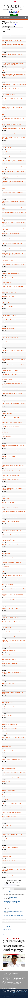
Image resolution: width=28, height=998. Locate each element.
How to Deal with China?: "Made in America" (10, 426)
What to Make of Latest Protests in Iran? (10, 608)
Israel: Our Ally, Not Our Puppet (8, 875)
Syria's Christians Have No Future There (9, 80)
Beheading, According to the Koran (8, 860)
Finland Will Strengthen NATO (7, 277)
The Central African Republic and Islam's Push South (12, 834)
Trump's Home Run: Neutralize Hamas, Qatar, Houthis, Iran (13, 98)
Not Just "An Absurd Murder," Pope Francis (10, 668)
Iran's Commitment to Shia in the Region (9, 706)
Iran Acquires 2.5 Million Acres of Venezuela (10, 233)
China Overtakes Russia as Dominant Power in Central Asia (13, 151)
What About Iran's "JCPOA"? (7, 715)
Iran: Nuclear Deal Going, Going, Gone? (9, 719)
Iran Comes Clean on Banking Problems (9, 687)
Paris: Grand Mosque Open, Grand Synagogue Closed (12, 777)
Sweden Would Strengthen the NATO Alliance (10, 273)
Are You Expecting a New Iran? (8, 733)
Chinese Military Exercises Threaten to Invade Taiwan (12, 422)
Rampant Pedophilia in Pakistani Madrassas (10, 617)
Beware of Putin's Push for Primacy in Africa (10, 479)
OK (14, 995)
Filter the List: (8, 29)
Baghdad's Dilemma (6, 781)
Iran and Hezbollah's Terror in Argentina (9, 599)
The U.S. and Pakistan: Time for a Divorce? (10, 604)
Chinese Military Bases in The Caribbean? (10, 354)
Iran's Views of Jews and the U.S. (8, 768)
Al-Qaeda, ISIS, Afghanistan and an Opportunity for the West (13, 525)
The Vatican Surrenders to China (8, 557)
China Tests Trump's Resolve (7, 103)
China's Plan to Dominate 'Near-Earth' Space (10, 332)
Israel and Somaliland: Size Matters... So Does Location (12, 40)
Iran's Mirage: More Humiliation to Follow (9, 724)
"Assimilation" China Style (7, 379)
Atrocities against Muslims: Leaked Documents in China (12, 484)
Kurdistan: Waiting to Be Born (7, 794)
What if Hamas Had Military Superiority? (9, 816)
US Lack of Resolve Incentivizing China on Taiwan (11, 124)
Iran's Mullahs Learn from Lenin (8, 851)
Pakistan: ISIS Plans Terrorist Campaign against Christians (13, 737)
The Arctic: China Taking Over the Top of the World (13, 915)
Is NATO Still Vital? (6, 498)
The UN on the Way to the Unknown (10, 907)
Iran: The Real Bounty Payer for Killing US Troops (11, 417)
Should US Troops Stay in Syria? (8, 147)
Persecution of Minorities (7, 932)
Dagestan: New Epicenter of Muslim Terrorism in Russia (12, 829)
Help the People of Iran (6, 571)
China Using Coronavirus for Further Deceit (10, 460)
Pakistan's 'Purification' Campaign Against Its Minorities (12, 192)
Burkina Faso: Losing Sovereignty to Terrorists (11, 534)
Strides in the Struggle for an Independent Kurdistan (12, 646)
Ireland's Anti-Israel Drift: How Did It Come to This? (11, 549)
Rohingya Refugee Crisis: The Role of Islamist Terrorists (12, 631)
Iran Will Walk (4, 755)
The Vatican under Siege (6, 566)
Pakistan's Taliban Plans (6, 282)
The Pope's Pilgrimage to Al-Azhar (8, 650)
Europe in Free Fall (7, 891)
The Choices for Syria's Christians (8, 821)
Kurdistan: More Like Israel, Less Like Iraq (10, 785)
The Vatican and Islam (6, 856)
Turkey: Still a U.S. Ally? (6, 612)
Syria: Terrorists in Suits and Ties (8, 94)
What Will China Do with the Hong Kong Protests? (11, 521)
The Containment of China (7, 413)
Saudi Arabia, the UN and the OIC (8, 843)
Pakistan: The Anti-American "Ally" (8, 306)
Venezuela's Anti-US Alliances (7, 50)
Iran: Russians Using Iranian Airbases (9, 659)
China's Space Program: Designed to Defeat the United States (14, 156)
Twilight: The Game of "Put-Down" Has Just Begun (11, 865)
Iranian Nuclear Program (7, 926)
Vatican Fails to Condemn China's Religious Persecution (12, 374)
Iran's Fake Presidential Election (8, 328)
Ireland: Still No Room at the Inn (8, 296)
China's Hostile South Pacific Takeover (9, 292)
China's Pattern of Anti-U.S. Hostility (9, 341)
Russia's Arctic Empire (6, 436)
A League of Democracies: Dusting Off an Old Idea (11, 562)
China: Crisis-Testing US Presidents (9, 315)
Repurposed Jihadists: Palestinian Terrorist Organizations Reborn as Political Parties (12, 902)
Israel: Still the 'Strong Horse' (7, 310)
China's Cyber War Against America (8, 440)
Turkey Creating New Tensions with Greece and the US (12, 575)
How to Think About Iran (6, 825)
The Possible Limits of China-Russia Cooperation (11, 389)
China (4, 923)
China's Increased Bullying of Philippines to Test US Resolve (13, 128)
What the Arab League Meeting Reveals (9, 663)
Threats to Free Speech (7, 934)
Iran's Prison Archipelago (6, 746)
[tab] (6, 889)
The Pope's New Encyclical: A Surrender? (10, 370)
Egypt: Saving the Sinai (6, 627)
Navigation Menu (5, 17)
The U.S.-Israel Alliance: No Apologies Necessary (11, 812)
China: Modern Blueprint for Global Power (10, 507)
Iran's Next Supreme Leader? (7, 711)
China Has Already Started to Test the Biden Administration (13, 350)
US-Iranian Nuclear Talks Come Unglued (9, 319)
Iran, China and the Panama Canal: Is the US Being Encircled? (14, 171)
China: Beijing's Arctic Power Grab (8, 494)
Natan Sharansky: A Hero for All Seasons (10, 337)
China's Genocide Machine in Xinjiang (9, 409)
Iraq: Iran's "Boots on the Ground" (8, 790)
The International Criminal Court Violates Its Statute (12, 346)
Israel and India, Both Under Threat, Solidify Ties (11, 58)
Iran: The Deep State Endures (7, 702)
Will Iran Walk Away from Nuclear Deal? (9, 728)
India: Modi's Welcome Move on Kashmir (10, 517)
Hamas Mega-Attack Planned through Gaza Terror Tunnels (13, 807)
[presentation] (6, 889)
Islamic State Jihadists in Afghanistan (9, 197)
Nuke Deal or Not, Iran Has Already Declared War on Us (12, 741)
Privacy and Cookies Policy (19, 992)
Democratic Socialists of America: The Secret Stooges (13, 911)
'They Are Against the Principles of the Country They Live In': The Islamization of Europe (13, 896)
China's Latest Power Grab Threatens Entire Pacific (12, 269)
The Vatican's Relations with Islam (8, 654)
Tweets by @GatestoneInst (8, 969)
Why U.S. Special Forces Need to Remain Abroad (11, 530)
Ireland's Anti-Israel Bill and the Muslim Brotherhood (12, 579)
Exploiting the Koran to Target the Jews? (9, 838)
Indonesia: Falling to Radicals (7, 584)
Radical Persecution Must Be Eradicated (9, 502)
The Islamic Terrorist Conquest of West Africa (10, 35)
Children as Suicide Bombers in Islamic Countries (11, 803)
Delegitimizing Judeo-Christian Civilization (10, 847)
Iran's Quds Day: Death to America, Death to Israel (11, 750)
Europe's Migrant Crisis (7, 929)
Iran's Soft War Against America (8, 683)
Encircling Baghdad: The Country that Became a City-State (13, 799)
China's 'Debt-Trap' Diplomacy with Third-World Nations (12, 393)
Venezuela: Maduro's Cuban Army (8, 456)
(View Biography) (13, 24)
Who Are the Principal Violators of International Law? (12, 759)
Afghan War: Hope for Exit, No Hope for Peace (11, 544)
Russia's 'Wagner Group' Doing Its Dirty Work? (11, 475)
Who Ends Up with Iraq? (6, 763)
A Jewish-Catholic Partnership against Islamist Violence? (13, 636)
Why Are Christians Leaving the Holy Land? (10, 697)
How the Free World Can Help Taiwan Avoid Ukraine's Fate (13, 264)
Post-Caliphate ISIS (6, 553)
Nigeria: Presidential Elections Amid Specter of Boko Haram (13, 772)
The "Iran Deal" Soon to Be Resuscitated (10, 324)
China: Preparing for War (6, 142)
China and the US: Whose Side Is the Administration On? (13, 243)
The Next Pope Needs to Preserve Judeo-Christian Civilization (14, 84)
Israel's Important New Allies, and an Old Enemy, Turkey (12, 54)
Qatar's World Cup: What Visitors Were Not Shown (11, 218)
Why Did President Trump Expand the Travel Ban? (11, 470)
